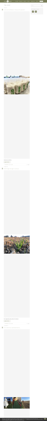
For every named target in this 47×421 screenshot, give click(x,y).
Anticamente (6, 164)
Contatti (37, 1)
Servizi (28, 1)
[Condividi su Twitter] (28, 164)
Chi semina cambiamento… (12, 327)
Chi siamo (16, 1)
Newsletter (33, 1)
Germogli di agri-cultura (11, 169)
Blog (12, 164)
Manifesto (20, 1)
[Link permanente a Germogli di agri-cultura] (17, 244)
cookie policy (39, 418)
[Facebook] (33, 12)
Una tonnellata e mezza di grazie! (14, 10)
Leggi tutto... (7, 162)
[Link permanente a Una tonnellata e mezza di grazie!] (17, 85)
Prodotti (25, 1)
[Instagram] (35, 12)
